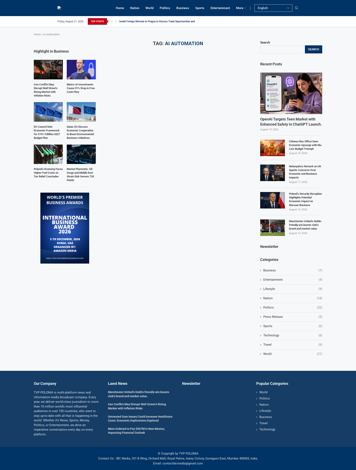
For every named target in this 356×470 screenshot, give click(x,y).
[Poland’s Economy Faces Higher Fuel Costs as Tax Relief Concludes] (48, 154)
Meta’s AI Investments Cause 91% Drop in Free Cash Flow (81, 88)
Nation (134, 8)
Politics (165, 8)
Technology (292, 335)
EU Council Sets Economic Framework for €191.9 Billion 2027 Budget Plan (47, 132)
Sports (199, 8)
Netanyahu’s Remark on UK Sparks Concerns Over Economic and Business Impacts (305, 172)
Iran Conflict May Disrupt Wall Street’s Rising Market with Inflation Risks (45, 90)
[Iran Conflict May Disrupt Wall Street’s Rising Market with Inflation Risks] (48, 69)
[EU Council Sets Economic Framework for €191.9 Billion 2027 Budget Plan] (48, 111)
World (149, 8)
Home (120, 8)
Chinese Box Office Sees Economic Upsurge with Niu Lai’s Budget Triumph (305, 145)
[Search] (296, 8)
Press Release (292, 317)
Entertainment (220, 8)
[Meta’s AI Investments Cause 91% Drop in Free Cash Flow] (81, 69)
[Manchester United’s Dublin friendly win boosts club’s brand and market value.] (272, 227)
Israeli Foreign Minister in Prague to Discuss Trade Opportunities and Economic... (163, 21)
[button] (112, 21)
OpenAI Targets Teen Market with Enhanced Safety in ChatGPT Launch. (291, 121)
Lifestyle (292, 289)
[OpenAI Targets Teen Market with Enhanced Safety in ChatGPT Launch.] (291, 93)
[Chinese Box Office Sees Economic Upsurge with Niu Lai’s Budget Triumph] (272, 148)
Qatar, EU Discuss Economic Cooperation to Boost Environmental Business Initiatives (80, 132)
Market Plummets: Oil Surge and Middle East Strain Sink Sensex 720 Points (80, 174)
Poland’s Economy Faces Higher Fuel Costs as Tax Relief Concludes (48, 172)
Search (265, 42)
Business (182, 8)
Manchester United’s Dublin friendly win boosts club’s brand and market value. (305, 225)
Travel (292, 344)
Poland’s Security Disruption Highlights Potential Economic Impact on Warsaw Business (305, 199)
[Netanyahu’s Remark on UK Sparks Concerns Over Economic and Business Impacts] (272, 173)
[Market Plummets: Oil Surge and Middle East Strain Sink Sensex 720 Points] (81, 154)
